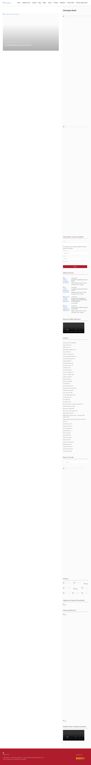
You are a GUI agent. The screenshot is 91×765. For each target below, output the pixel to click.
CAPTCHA (65, 261)
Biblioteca (62, 2)
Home (18, 2)
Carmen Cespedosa (67, 354)
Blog (39, 2)
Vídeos (44, 2)
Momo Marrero (66, 424)
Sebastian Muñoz (67, 446)
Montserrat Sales (67, 426)
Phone (64, 241)
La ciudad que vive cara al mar (18, 45)
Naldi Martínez (66, 430)
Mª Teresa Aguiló (67, 428)
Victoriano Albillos (67, 448)
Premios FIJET (70, 2)
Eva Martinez (66, 367)
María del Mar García (68, 406)
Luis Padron (65, 401)
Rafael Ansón (66, 439)
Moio (64, 421)
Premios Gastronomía (81, 2)
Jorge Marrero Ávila (67, 390)
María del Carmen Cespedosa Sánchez (72, 404)
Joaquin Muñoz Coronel (68, 388)
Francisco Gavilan (67, 374)
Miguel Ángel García (67, 413)
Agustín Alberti (66, 345)
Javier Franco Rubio (67, 386)
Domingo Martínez (67, 363)
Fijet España (66, 370)
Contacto (55, 2)
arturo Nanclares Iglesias (68, 349)
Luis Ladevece (66, 397)
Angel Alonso (66, 347)
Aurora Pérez (66, 352)
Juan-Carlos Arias (67, 392)
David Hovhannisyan (67, 358)
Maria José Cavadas (67, 408)
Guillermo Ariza (66, 376)
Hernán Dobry (66, 379)
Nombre (65, 250)
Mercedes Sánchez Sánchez (69, 410)
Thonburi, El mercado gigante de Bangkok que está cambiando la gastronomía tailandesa (79, 300)
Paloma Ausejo (66, 437)
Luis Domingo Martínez (68, 395)
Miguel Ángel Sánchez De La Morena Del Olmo (73, 419)
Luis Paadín (65, 399)
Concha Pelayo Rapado (68, 356)
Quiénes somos (26, 2)
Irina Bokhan (66, 383)
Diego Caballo (66, 361)
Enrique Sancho (66, 365)
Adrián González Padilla (68, 342)
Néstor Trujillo (66, 433)
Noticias (34, 2)
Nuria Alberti (66, 435)
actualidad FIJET (8, 42)
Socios (49, 2)
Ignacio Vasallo (66, 381)
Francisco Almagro (67, 372)
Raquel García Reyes (67, 442)
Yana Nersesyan (66, 451)
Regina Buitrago (66, 444)
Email (64, 256)
